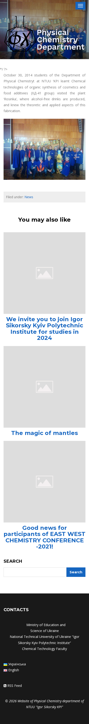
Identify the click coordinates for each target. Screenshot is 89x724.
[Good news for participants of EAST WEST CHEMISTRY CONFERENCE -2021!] (44, 481)
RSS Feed (14, 685)
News (28, 197)
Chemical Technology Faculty (44, 648)
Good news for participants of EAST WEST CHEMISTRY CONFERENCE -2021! (44, 537)
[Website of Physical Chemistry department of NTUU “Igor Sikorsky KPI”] (44, 34)
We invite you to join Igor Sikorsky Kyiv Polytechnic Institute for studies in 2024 (44, 328)
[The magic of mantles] (44, 386)
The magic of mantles (44, 433)
